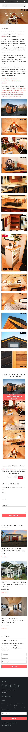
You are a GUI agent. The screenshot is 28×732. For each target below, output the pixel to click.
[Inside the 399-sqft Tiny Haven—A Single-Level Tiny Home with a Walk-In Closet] (14, 570)
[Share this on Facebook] (15, 477)
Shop (3, 700)
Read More (4, 556)
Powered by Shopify (6, 725)
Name (4, 492)
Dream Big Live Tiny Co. (11, 723)
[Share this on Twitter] (12, 477)
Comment (5, 505)
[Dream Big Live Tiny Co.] (14, 1)
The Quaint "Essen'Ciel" (16, 88)
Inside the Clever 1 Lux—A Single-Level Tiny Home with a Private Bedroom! (12, 620)
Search (4, 693)
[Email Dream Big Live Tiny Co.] (18, 685)
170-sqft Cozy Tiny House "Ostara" (14, 94)
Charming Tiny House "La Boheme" (12, 96)
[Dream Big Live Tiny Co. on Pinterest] (11, 685)
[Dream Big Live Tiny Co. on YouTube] (7, 685)
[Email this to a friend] (24, 477)
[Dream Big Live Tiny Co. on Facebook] (3, 685)
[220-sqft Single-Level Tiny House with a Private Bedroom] (14, 538)
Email (4, 499)
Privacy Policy (6, 696)
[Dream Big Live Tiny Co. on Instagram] (15, 685)
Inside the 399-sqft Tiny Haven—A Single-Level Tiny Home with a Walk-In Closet (13, 584)
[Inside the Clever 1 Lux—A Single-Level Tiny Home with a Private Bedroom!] (14, 606)
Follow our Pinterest (7, 469)
